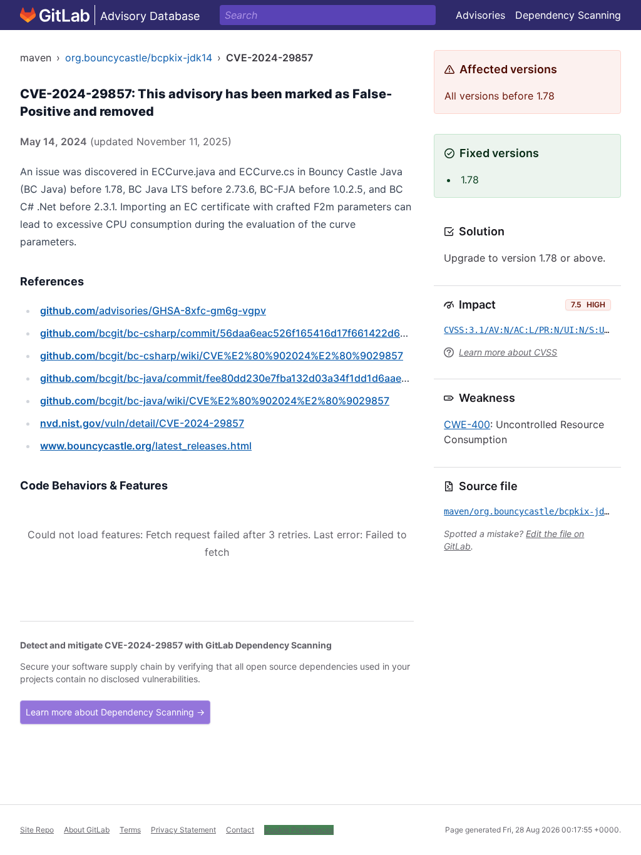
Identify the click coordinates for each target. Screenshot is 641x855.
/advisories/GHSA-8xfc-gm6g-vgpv (153, 310)
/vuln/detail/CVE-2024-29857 (142, 423)
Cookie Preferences (299, 829)
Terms (130, 829)
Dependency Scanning (568, 15)
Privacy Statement (183, 829)
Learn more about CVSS (508, 352)
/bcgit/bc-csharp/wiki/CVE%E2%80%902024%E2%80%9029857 (221, 355)
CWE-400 (467, 424)
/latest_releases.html (146, 445)
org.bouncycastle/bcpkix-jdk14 (138, 57)
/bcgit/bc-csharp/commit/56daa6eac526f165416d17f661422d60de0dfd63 (246, 333)
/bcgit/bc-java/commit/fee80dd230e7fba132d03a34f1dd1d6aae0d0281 (239, 378)
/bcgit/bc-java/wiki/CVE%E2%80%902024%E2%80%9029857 (214, 400)
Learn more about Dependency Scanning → (115, 712)
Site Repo (37, 829)
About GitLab (87, 829)
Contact (240, 829)
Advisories (480, 15)
